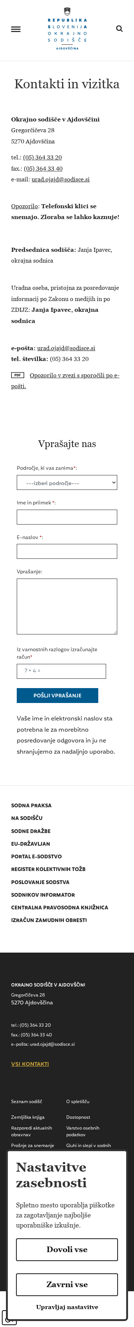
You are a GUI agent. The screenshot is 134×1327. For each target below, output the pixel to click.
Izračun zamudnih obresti (49, 920)
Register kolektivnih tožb (48, 869)
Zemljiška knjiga (28, 1117)
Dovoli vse (67, 1249)
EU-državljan (30, 844)
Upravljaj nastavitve (67, 1307)
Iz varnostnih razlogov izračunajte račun (57, 653)
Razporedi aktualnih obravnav (31, 1131)
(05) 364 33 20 (42, 157)
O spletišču (77, 1102)
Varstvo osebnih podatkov (82, 1131)
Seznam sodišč (26, 1102)
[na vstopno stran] (67, 28)
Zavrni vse (67, 1284)
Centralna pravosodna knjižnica (59, 908)
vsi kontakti (30, 1064)
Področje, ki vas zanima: (47, 468)
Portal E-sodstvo (36, 857)
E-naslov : (30, 538)
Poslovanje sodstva (40, 882)
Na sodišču (26, 818)
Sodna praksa (31, 806)
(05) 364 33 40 (43, 168)
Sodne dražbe (31, 831)
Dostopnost (78, 1117)
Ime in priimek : (36, 503)
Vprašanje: (29, 572)
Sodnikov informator (43, 895)
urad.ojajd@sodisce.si (61, 179)
